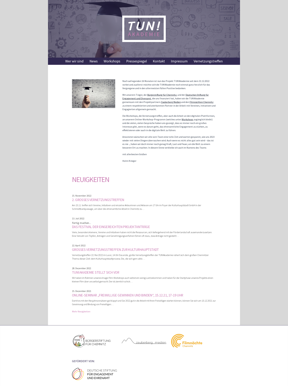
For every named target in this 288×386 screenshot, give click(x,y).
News (94, 61)
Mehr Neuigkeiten (81, 311)
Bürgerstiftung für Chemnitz (162, 94)
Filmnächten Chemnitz (201, 102)
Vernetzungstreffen (208, 61)
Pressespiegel (136, 61)
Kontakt (159, 61)
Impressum (179, 61)
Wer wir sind (74, 61)
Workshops (112, 61)
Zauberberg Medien (171, 102)
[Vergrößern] (93, 93)
